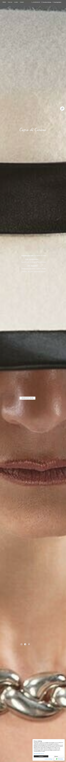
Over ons (10, 2)
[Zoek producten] (62, 108)
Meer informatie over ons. (39, 753)
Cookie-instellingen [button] (49, 759)
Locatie (16, 2)
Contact (22, 2)
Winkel (4, 2)
